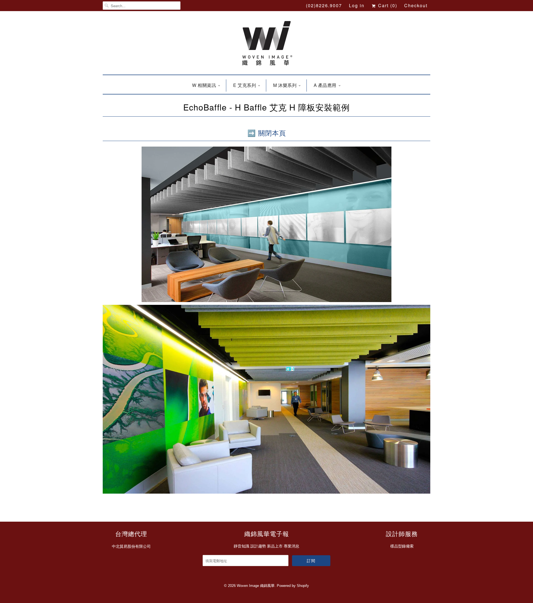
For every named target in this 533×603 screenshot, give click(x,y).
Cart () (386, 5)
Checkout (416, 5)
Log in (356, 5)
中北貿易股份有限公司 (131, 546)
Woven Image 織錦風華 (256, 586)
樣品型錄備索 (402, 546)
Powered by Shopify (293, 586)
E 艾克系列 (244, 85)
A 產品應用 (325, 85)
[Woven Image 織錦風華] (266, 44)
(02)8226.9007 (324, 5)
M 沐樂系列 (284, 85)
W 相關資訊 (204, 85)
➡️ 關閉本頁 (266, 132)
